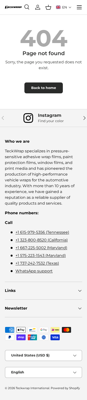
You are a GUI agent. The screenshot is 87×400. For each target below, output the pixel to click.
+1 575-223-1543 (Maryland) (40, 255)
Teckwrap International (32, 388)
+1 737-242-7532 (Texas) (37, 263)
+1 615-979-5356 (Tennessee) (42, 232)
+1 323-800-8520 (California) (41, 240)
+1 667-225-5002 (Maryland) (41, 247)
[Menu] (79, 7)
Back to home (43, 88)
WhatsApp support (34, 271)
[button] (64, 7)
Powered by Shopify (65, 388)
